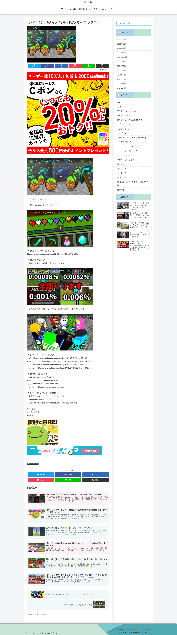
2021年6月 (121, 75)
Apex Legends (123, 102)
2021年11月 (122, 62)
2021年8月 (121, 70)
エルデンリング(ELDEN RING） (130, 120)
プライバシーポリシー (133, 629)
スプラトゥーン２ (124, 124)
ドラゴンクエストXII (125, 147)
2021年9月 (121, 66)
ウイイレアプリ (123, 115)
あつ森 (120, 107)
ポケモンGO (122, 164)
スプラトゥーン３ (124, 129)
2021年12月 (122, 57)
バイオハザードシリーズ (127, 151)
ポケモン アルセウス (125, 160)
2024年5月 (121, 39)
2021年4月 (121, 84)
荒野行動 (120, 190)
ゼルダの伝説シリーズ (126, 142)
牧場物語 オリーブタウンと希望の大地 (132, 183)
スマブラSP (122, 133)
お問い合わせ (146, 629)
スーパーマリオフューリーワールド (132, 138)
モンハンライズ (123, 178)
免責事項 (121, 629)
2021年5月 (121, 79)
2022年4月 (121, 48)
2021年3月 (121, 88)
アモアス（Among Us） (127, 111)
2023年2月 (121, 44)
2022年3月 (121, 53)
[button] (148, 23)
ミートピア (121, 173)
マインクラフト (33, 464)
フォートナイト (123, 155)
